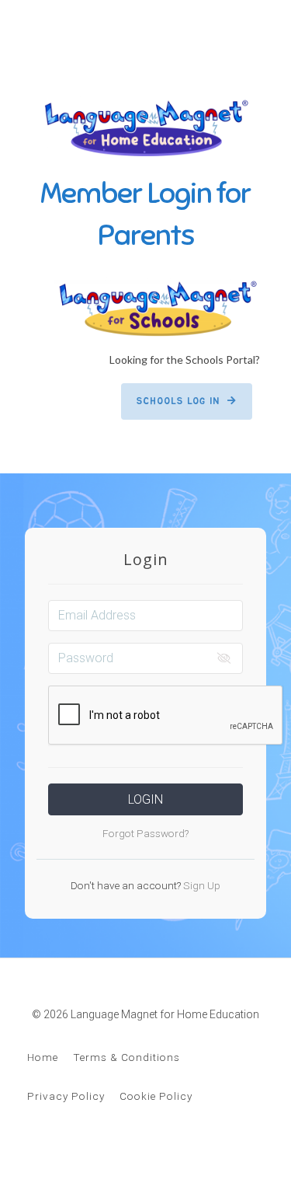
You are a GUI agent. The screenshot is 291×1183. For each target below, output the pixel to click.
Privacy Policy (66, 1096)
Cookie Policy (156, 1096)
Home (42, 1057)
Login (145, 799)
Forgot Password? (145, 833)
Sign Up (200, 885)
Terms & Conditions (126, 1057)
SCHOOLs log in (178, 401)
